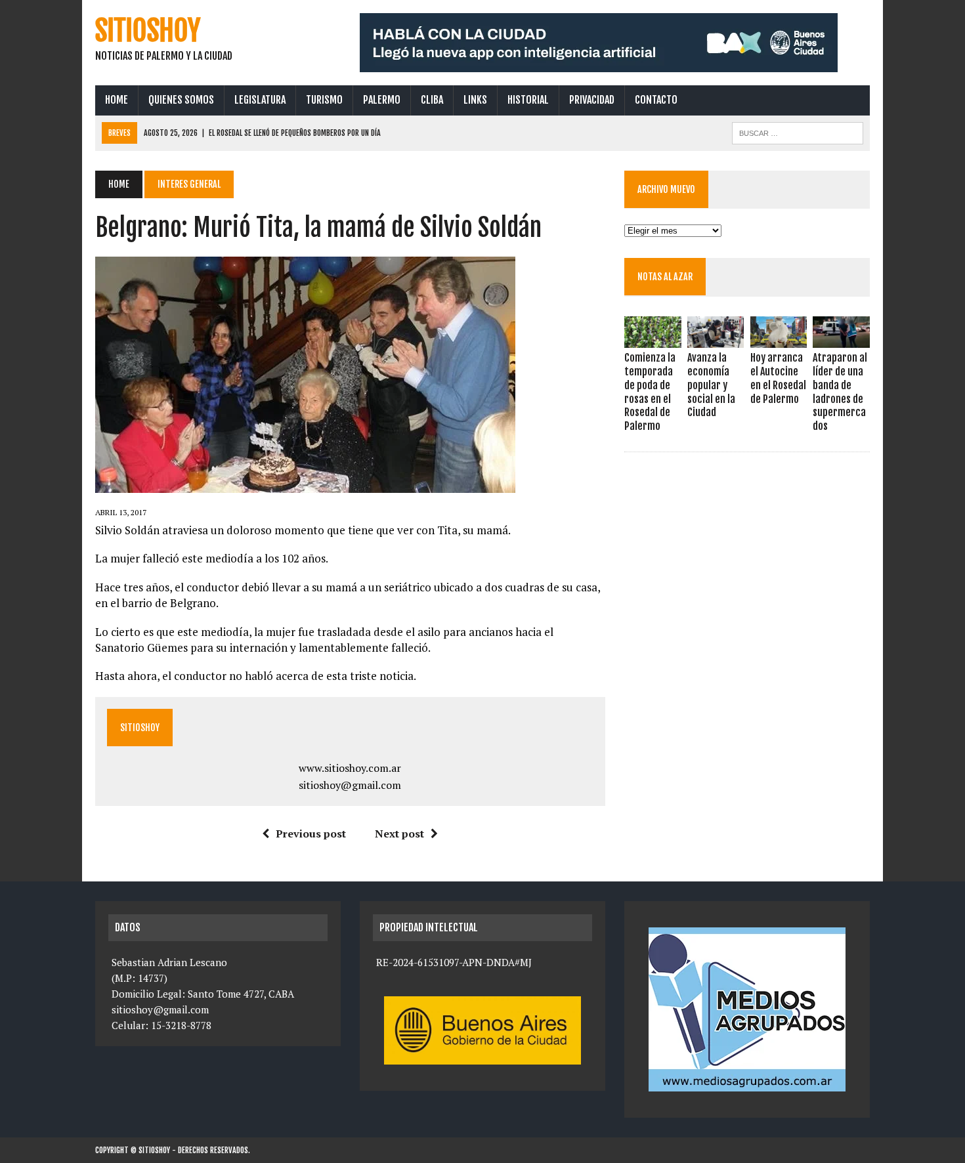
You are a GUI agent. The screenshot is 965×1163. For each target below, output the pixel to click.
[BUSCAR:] (797, 131)
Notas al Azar (665, 276)
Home (116, 99)
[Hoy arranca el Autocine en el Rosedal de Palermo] (778, 339)
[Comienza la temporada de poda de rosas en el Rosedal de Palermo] (652, 339)
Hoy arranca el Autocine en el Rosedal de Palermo (778, 378)
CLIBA (432, 99)
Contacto (656, 99)
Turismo (324, 99)
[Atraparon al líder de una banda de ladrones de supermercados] (841, 339)
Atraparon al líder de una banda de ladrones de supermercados (840, 392)
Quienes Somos (181, 99)
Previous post (311, 833)
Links (475, 99)
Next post (399, 833)
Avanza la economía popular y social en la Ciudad (711, 385)
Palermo (381, 99)
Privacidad (591, 99)
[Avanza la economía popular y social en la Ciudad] (715, 339)
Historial (528, 99)
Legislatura (260, 99)
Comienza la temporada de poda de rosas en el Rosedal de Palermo (650, 392)
